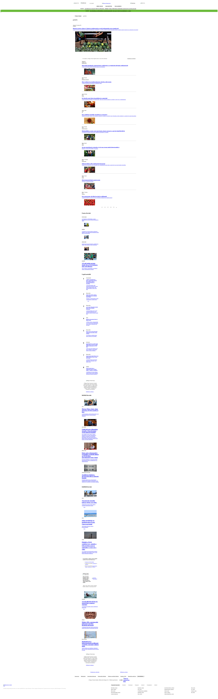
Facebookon (94, 563)
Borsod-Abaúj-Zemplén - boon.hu (115, 692)
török (83, 498)
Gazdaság (130, 685)
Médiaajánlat (83, 676)
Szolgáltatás (149, 685)
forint (83, 145)
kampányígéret (84, 63)
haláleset (87, 366)
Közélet (124, 685)
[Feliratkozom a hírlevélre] (83, 3)
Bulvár (143, 685)
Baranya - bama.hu (113, 689)
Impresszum (77, 676)
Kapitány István (86, 574)
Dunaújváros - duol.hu (141, 687)
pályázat (83, 619)
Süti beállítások (140, 676)
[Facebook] (86, 569)
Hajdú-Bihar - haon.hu (141, 692)
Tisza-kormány (88, 277)
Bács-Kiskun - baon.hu (114, 687)
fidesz (87, 317)
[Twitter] (90, 569)
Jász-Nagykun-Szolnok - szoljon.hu (169, 687)
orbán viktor (84, 241)
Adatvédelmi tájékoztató (91, 676)
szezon (83, 177)
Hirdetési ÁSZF (123, 676)
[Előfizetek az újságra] (132, 3)
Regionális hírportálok (115, 685)
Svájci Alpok (84, 216)
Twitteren (86, 564)
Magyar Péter (88, 293)
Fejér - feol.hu (140, 689)
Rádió (156, 685)
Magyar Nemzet (78, 15)
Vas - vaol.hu (193, 689)
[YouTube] (94, 569)
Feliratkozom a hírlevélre (131, 58)
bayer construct (84, 639)
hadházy (83, 229)
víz (82, 112)
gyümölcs (74, 26)
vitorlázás (83, 599)
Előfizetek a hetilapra (90, 391)
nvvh (82, 406)
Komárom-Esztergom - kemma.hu (169, 689)
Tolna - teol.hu (193, 687)
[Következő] (118, 207)
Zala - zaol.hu (193, 692)
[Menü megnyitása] (142, 3)
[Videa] (92, 569)
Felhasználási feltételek (102, 676)
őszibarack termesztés (85, 79)
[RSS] (96, 569)
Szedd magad (84, 161)
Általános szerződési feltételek (113, 676)
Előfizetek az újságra (124, 672)
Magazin (136, 685)
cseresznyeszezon (84, 128)
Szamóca (83, 194)
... (116, 207)
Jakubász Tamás (86, 573)
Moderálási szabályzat (132, 676)
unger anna (88, 342)
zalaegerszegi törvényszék (86, 472)
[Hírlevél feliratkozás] (84, 569)
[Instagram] (88, 569)
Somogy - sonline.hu (167, 692)
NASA (83, 539)
